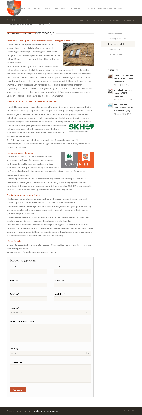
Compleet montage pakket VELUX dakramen (123, 93)
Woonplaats (59, 280)
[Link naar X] (125, 411)
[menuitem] (11, 8)
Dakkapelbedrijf (114, 49)
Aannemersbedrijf (115, 34)
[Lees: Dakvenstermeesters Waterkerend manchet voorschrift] (110, 76)
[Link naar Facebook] (129, 411)
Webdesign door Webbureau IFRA (45, 411)
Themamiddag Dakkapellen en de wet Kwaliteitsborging (124, 107)
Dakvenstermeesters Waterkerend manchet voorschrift (124, 78)
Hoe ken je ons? (16, 348)
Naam (13, 267)
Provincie (14, 308)
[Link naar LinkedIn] (133, 411)
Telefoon (14, 294)
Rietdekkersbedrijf (116, 44)
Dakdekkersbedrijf (115, 54)
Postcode (14, 280)
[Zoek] (49, 24)
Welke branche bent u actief (22, 321)
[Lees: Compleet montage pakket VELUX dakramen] (110, 91)
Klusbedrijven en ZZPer (117, 38)
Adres (57, 267)
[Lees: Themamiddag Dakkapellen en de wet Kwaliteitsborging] (110, 105)
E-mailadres (59, 294)
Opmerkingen (16, 362)
